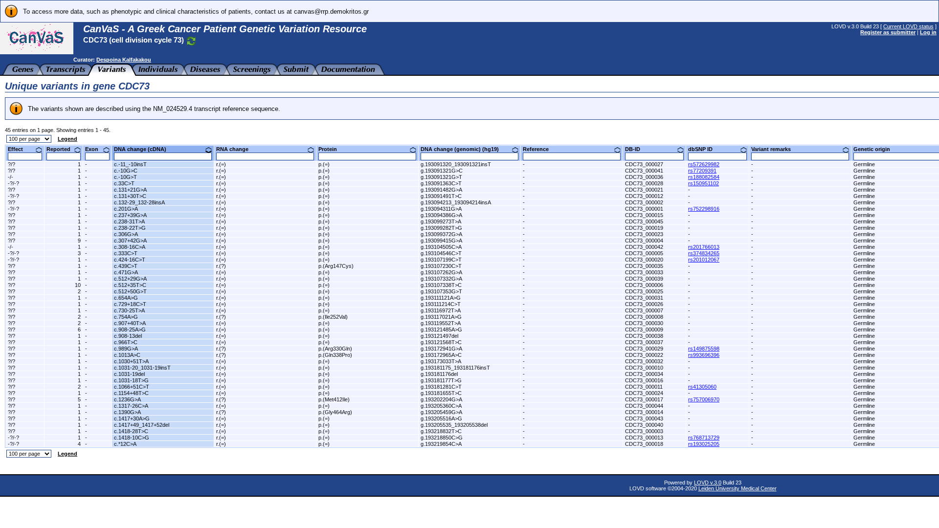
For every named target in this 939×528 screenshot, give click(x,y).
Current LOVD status (908, 26)
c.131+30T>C (130, 196)
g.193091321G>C (442, 171)
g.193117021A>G (441, 317)
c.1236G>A (127, 399)
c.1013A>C (127, 355)
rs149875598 (703, 349)
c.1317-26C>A (131, 406)
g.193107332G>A (441, 279)
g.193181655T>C (441, 393)
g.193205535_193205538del (454, 425)
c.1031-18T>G (131, 380)
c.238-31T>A (129, 221)
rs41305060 (702, 387)
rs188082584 (703, 177)
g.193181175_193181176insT (455, 368)
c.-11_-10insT (130, 164)
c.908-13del (128, 336)
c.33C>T (124, 183)
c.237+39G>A (130, 215)
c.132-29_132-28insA (139, 202)
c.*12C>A (125, 444)
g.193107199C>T (441, 260)
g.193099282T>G (441, 228)
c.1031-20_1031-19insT (142, 368)
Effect (19, 149)
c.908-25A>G (130, 329)
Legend (67, 139)
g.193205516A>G (441, 418)
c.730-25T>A (129, 310)
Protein (331, 149)
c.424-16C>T (129, 260)
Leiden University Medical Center (737, 488)
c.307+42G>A (130, 240)
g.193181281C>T (441, 387)
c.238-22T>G (130, 228)
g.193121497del (439, 336)
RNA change (236, 149)
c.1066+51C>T (131, 387)
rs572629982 (703, 164)
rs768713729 (703, 437)
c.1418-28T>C (131, 431)
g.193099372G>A (441, 234)
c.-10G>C (125, 171)
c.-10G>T (125, 177)
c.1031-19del (129, 374)
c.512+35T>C (130, 285)
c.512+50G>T (130, 291)
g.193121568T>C (441, 342)
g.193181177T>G (441, 380)
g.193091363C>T (441, 183)
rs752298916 (703, 209)
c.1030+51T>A (131, 361)
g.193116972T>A (441, 310)
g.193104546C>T (441, 253)
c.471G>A (126, 272)
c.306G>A (126, 234)
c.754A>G (126, 317)
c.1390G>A (127, 412)
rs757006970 (703, 399)
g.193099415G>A (441, 240)
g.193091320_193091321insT (456, 164)
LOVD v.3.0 (707, 482)
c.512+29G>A (130, 279)
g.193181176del (439, 374)
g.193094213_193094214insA (456, 202)
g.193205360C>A (441, 406)
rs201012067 (703, 260)
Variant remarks (774, 149)
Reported (62, 149)
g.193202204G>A (441, 399)
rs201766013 (703, 247)
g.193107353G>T (441, 291)
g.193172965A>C (441, 355)
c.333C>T (125, 253)
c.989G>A (126, 349)
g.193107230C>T (441, 266)
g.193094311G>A (441, 209)
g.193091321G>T (441, 177)
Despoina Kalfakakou (123, 60)
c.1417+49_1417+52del (141, 425)
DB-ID (636, 149)
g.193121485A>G (441, 329)
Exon (95, 149)
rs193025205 (703, 444)
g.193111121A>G (441, 298)
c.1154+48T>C (131, 393)
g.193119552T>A (441, 323)
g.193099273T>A (441, 221)
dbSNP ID (704, 149)
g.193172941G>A (441, 349)
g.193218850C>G (442, 437)
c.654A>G (126, 298)
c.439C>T (125, 266)
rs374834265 (703, 253)
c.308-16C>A (129, 247)
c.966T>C (125, 342)
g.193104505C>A (441, 247)
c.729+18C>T (130, 304)
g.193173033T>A (441, 361)
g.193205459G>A (441, 412)
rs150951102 (703, 183)
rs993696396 (703, 355)
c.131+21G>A (130, 190)
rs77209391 (702, 171)
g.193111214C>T (441, 304)
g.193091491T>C (441, 196)
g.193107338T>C (441, 285)
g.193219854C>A (441, 444)
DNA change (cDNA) (144, 149)
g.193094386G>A (441, 215)
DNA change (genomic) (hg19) (463, 149)
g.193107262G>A (441, 272)
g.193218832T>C (441, 431)
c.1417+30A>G (132, 418)
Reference (539, 149)
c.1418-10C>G (131, 437)
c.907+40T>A (130, 323)
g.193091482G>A (441, 190)
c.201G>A (126, 209)
